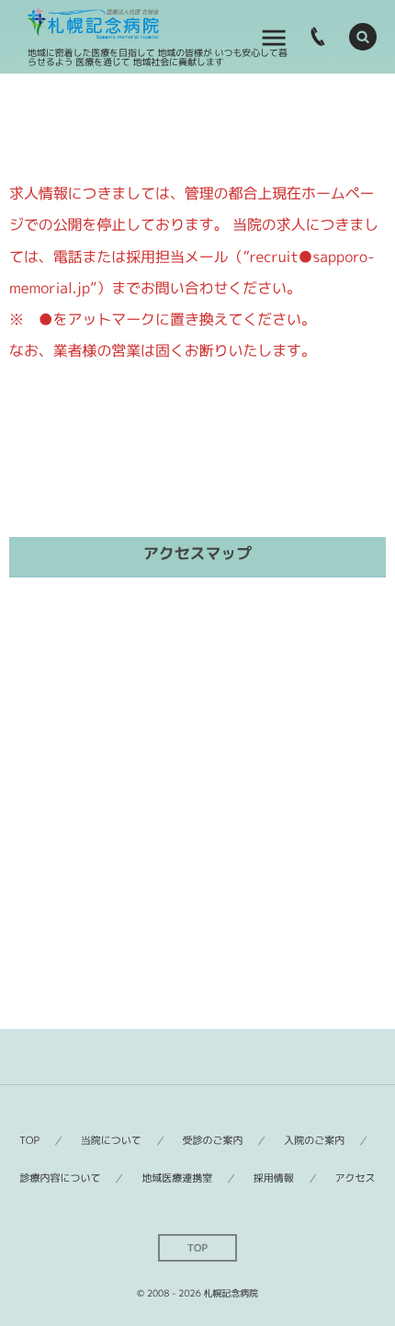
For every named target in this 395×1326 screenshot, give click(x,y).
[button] (363, 37)
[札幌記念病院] (93, 23)
